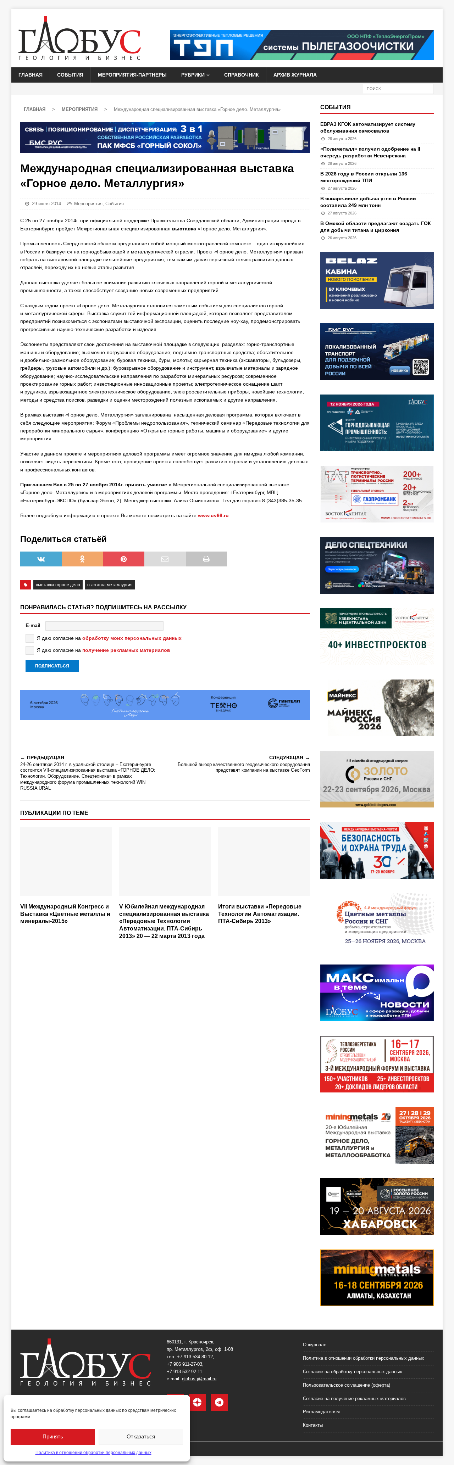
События (70, 75)
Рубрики (193, 75)
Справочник (241, 75)
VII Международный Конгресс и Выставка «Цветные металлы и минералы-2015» (65, 914)
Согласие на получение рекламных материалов (354, 1398)
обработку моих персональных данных (132, 638)
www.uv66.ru (213, 515)
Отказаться (141, 1436)
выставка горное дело (58, 584)
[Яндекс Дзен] (197, 1402)
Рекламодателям (321, 1411)
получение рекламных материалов (126, 650)
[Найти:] (398, 88)
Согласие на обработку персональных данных (352, 1371)
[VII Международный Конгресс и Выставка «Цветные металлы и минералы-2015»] (66, 863)
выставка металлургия (110, 584)
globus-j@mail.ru (199, 1378)
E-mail (33, 625)
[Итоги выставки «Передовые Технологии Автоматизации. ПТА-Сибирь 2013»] (264, 863)
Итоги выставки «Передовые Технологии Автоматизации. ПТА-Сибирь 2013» (259, 914)
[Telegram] (219, 1402)
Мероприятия (88, 203)
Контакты (313, 1425)
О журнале (314, 1344)
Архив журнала (295, 75)
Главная (30, 75)
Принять (53, 1436)
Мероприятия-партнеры (132, 75)
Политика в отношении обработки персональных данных (93, 1452)
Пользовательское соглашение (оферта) (346, 1385)
